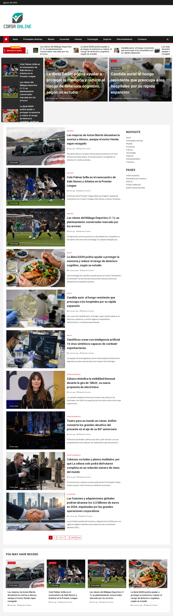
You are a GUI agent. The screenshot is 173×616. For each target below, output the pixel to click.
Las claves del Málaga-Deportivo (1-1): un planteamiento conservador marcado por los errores (37, 50)
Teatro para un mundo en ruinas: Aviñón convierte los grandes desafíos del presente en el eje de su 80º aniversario (92, 425)
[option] (22, 71)
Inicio (15, 39)
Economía (64, 39)
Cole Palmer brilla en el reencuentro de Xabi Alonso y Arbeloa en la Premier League (30, 70)
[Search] (167, 39)
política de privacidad (135, 187)
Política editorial (133, 184)
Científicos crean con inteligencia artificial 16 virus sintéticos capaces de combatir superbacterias (93, 344)
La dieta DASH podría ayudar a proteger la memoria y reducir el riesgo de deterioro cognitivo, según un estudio (77, 50)
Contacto (142, 39)
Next (79, 537)
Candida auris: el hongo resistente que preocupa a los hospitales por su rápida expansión (118, 50)
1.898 (72, 537)
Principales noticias (32, 39)
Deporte (107, 39)
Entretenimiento (124, 39)
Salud (49, 61)
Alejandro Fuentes (67, 98)
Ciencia (78, 39)
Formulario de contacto (136, 178)
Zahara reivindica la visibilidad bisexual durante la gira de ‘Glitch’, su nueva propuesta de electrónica (91, 383)
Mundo (51, 39)
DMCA (129, 181)
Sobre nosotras (132, 175)
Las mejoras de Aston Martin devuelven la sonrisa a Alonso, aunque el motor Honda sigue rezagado (93, 139)
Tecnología (92, 39)
